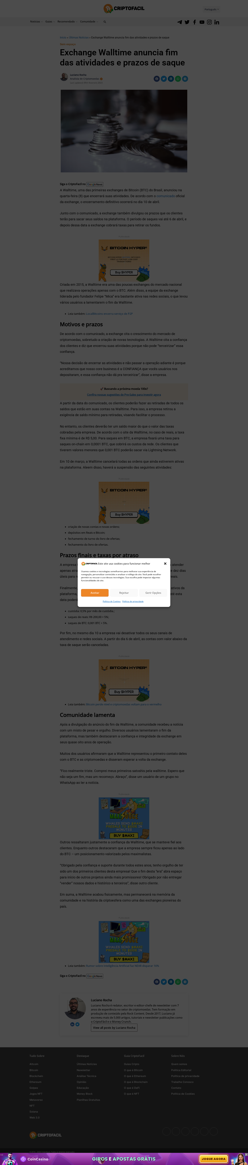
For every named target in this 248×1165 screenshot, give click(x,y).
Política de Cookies (112, 601)
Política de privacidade (133, 601)
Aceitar (95, 593)
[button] (165, 563)
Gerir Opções (153, 593)
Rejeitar (124, 593)
